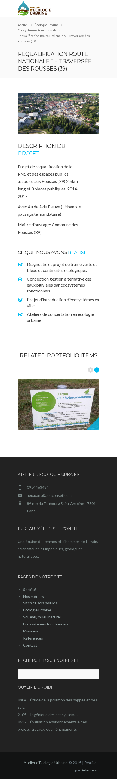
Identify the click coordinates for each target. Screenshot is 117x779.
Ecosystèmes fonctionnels (45, 624)
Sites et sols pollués (40, 602)
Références (33, 638)
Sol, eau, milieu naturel (42, 617)
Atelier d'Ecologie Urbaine (46, 762)
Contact (30, 645)
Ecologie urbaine (37, 610)
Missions (30, 631)
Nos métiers (33, 596)
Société (29, 589)
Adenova (89, 770)
